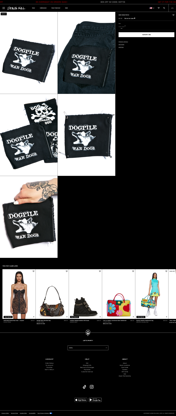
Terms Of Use (14, 413)
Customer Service (87, 371)
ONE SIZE (121, 26)
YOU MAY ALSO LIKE (10, 266)
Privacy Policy (5, 413)
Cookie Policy (23, 413)
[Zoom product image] (29, 53)
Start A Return (49, 369)
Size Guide (124, 367)
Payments (87, 369)
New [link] (33, 8)
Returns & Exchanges (87, 367)
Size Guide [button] (121, 44)
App (125, 374)
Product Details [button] (123, 41)
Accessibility (32, 413)
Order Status (49, 363)
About (125, 363)
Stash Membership (125, 376)
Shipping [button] (121, 47)
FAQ (87, 363)
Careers (124, 369)
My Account (49, 365)
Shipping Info (87, 365)
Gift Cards (125, 371)
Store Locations (125, 365)
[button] (51, 2)
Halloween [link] (43, 8)
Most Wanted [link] (55, 8)
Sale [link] (66, 8)
